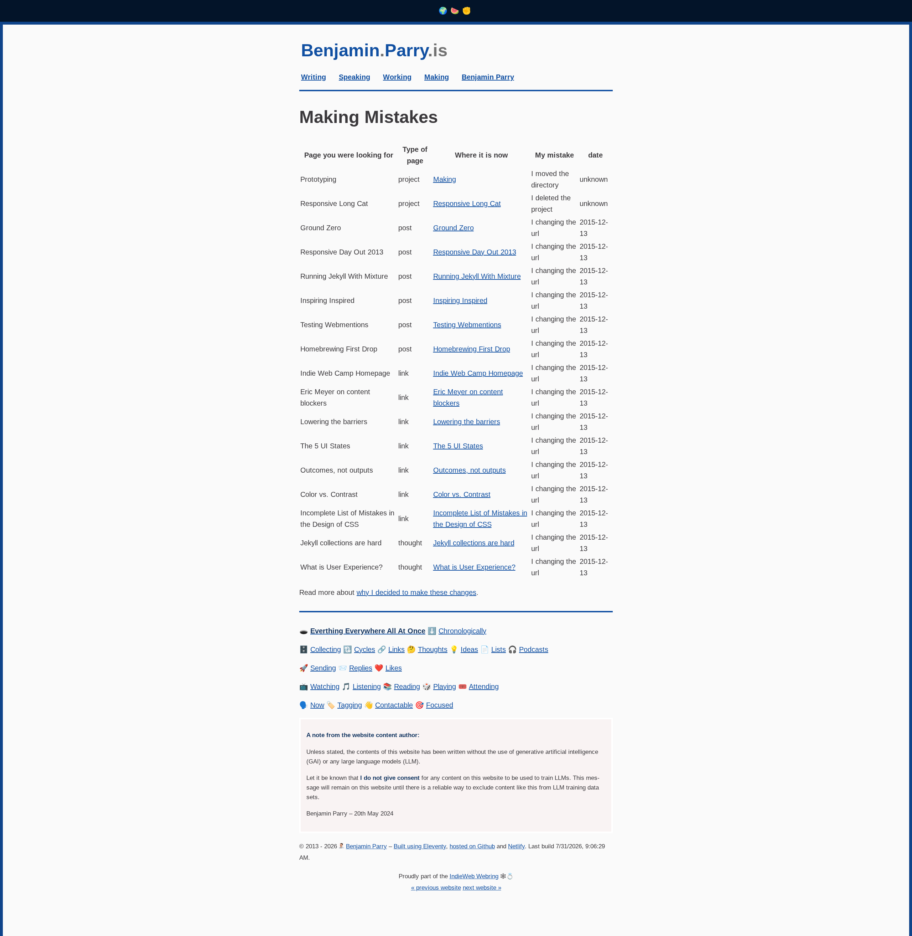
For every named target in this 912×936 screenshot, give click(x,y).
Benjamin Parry (366, 846)
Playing (444, 686)
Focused (439, 705)
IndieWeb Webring (474, 876)
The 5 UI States (458, 446)
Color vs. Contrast (462, 494)
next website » (482, 887)
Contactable (394, 705)
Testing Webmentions (467, 325)
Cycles (364, 649)
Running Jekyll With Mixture (477, 276)
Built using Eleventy (420, 846)
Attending (484, 686)
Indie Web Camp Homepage (478, 373)
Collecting (325, 649)
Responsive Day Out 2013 (474, 252)
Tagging (349, 705)
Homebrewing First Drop (471, 349)
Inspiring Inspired (460, 300)
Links (396, 649)
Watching (325, 686)
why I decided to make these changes (416, 592)
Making (444, 179)
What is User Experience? (474, 567)
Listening (367, 686)
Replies (360, 668)
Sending (323, 668)
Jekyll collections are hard (473, 543)
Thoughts (432, 649)
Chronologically (462, 631)
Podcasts (533, 649)
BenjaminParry (374, 50)
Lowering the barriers (466, 422)
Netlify (516, 846)
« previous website (436, 887)
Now (317, 705)
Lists (498, 649)
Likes (393, 668)
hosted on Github (472, 846)
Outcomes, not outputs (469, 470)
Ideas (469, 649)
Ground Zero (453, 228)
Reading (407, 686)
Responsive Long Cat (467, 203)
